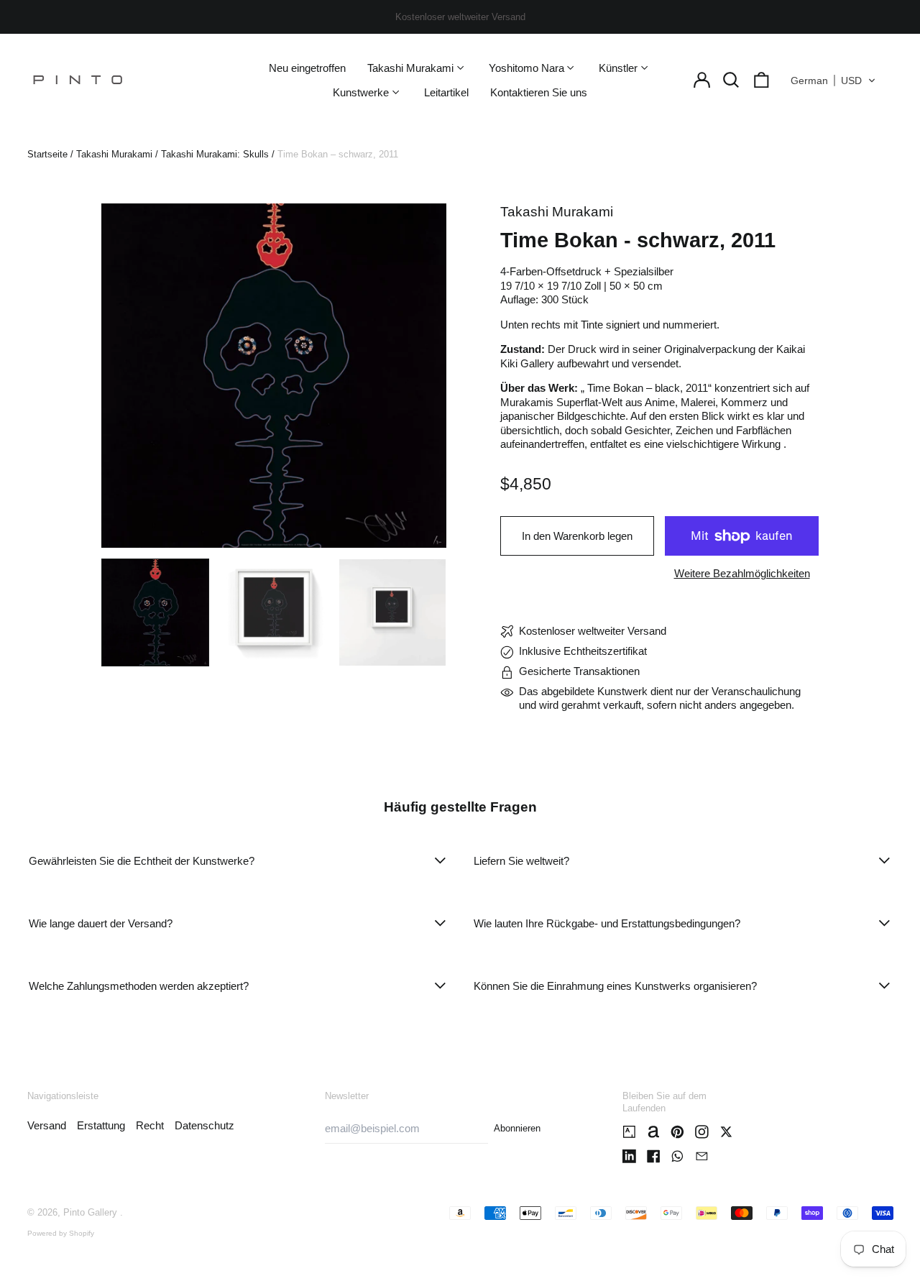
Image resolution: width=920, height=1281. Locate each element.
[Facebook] (654, 1156)
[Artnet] (654, 1132)
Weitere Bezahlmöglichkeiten (742, 573)
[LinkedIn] (629, 1156)
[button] (731, 80)
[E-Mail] (702, 1156)
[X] (726, 1132)
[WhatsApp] (677, 1156)
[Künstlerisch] (629, 1132)
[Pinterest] (677, 1132)
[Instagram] (702, 1132)
